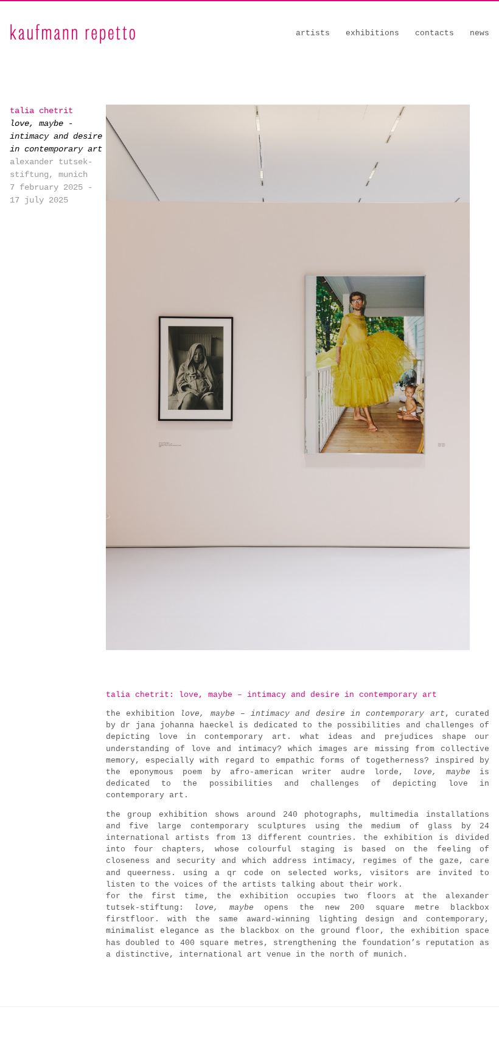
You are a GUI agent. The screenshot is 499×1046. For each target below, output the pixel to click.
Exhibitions (372, 33)
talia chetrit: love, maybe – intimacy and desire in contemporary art (271, 694)
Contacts (434, 33)
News (479, 33)
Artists (313, 33)
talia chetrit (41, 111)
